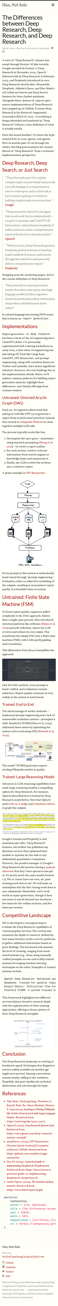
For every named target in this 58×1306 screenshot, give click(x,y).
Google (9, 205)
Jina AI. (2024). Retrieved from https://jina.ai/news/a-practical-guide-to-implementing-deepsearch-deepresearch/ (29, 1170)
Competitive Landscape (26, 915)
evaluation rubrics (44, 804)
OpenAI (10, 239)
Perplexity (11, 268)
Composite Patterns (31, 422)
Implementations (20, 326)
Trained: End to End (18, 704)
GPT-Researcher (35, 473)
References (14, 1093)
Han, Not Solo (14, 5)
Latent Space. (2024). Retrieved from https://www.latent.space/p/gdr (30, 1186)
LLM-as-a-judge (18, 804)
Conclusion (14, 1054)
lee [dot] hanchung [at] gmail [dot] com (23, 1256)
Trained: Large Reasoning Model (28, 777)
